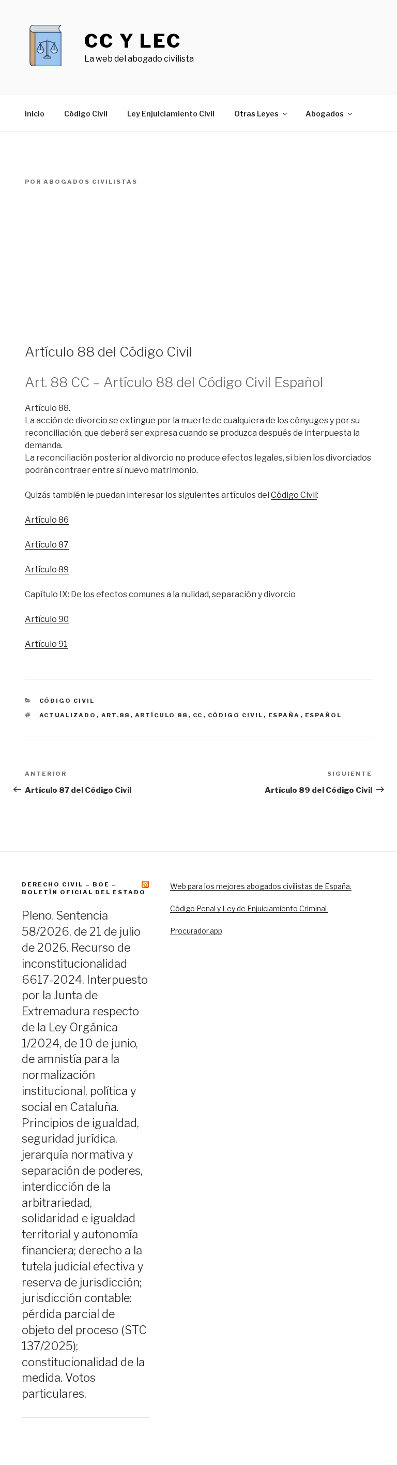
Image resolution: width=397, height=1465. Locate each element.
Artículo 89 (47, 569)
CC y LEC (132, 40)
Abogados (325, 113)
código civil (236, 715)
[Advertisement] (198, 265)
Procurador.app (196, 930)
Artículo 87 (47, 545)
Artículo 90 (47, 619)
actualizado (68, 715)
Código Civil (86, 113)
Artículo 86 (47, 520)
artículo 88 (161, 715)
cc (198, 715)
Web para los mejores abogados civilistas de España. (261, 886)
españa (284, 715)
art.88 (115, 715)
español (323, 715)
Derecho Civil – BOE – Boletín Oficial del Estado (84, 888)
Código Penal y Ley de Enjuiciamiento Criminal (249, 908)
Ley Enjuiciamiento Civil (171, 113)
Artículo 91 (46, 644)
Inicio (34, 113)
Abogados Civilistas (90, 181)
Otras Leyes (256, 113)
